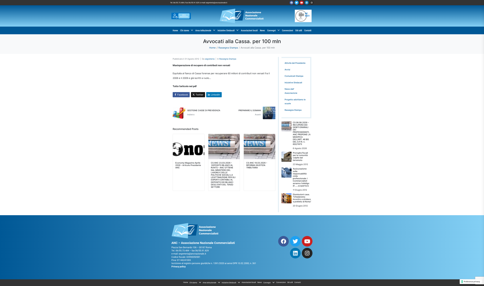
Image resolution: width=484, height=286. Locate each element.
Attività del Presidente (295, 63)
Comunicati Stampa (294, 76)
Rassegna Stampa (227, 59)
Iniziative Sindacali (226, 30)
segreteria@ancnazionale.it (216, 3)
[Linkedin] (307, 3)
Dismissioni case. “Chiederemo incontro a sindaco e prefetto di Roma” (302, 198)
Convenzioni (287, 30)
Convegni (271, 30)
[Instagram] (312, 3)
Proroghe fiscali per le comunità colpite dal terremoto (300, 156)
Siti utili (298, 30)
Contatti (307, 30)
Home (175, 30)
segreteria (210, 59)
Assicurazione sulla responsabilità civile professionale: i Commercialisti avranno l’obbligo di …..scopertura (301, 177)
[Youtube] (302, 3)
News (262, 30)
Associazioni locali (249, 30)
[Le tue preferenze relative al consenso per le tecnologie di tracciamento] (471, 281)
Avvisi (287, 69)
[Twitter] (297, 3)
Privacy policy (178, 266)
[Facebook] (292, 3)
